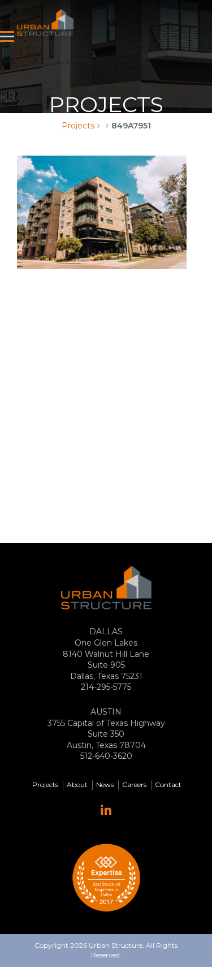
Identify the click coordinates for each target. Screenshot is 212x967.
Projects (78, 126)
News (105, 784)
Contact (168, 784)
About (77, 784)
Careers (134, 784)
